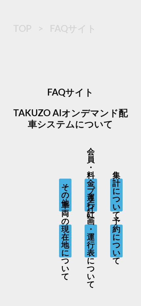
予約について (116, 241)
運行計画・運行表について (91, 241)
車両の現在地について (65, 241)
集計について (116, 195)
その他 (65, 195)
